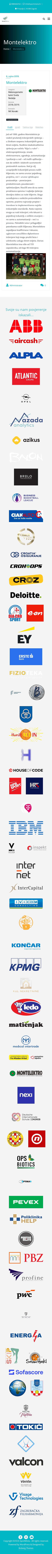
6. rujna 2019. (12, 76)
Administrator (15, 285)
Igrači (17, 127)
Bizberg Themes (26, 1548)
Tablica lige (28, 127)
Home (6, 49)
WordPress (25, 1544)
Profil (9, 127)
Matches (39, 127)
